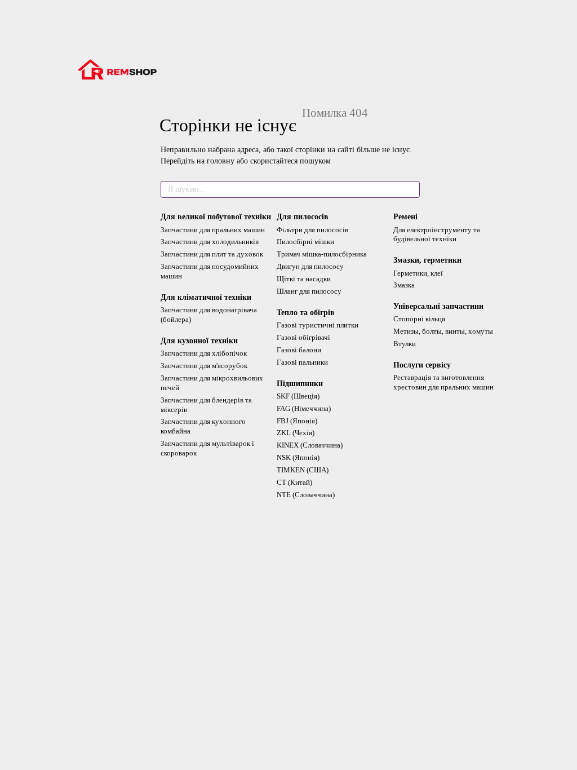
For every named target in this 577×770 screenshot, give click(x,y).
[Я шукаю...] (411, 189)
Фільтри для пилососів (312, 229)
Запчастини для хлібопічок (204, 353)
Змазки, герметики (427, 260)
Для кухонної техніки (199, 341)
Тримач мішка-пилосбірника (322, 254)
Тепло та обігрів (306, 312)
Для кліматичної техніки (206, 297)
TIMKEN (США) (303, 470)
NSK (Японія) (298, 457)
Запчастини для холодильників (210, 241)
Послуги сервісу (422, 365)
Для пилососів (303, 217)
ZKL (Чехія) (295, 432)
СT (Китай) (294, 482)
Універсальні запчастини (438, 306)
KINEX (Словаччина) (310, 445)
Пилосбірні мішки (305, 241)
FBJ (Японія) (297, 421)
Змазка (404, 285)
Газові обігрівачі (303, 337)
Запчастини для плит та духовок (212, 254)
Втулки (404, 343)
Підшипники (300, 383)
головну (220, 161)
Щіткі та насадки (304, 279)
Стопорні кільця (419, 319)
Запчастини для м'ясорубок (204, 365)
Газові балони (299, 350)
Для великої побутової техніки (216, 217)
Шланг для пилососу (309, 291)
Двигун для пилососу (310, 266)
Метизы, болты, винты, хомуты (443, 331)
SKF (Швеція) (298, 396)
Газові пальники (302, 362)
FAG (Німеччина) (304, 408)
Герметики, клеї (418, 273)
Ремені (405, 217)
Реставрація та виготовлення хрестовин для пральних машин (443, 382)
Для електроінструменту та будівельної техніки (436, 234)
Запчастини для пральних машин (213, 229)
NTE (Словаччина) (306, 494)
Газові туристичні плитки (317, 325)
